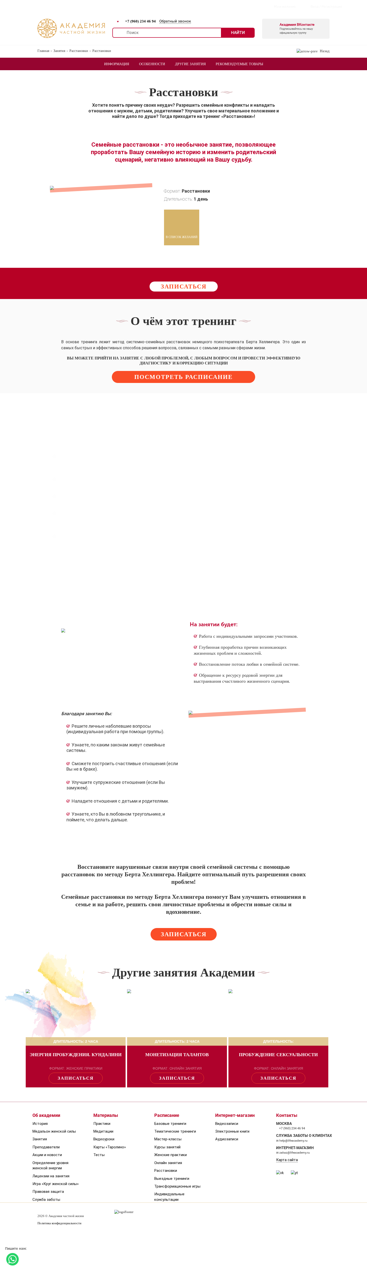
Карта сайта (287, 1160)
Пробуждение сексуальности (278, 1054)
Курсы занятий (167, 1147)
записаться (183, 286)
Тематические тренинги (175, 1131)
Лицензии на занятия (50, 1176)
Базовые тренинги (170, 1123)
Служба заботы (46, 1199)
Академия (37, 6)
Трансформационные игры (177, 1186)
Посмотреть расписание (183, 377)
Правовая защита (48, 1191)
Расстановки (165, 1170)
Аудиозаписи (226, 1139)
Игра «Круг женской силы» (55, 1184)
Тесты (99, 1155)
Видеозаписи (226, 1123)
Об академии (46, 1115)
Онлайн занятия (168, 1163)
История (40, 1123)
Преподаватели (46, 1147)
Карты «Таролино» (109, 1147)
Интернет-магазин (127, 6)
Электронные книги (232, 1131)
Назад (324, 51)
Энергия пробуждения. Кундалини (76, 1054)
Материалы (105, 1115)
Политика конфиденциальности (59, 1223)
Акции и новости (47, 1155)
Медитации (103, 1131)
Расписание (66, 6)
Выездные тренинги (171, 1178)
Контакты (163, 6)
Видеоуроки (103, 1139)
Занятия (39, 1139)
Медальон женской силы (54, 1131)
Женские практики (170, 1155)
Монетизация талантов (177, 1054)
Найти (238, 32)
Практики (101, 1123)
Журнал (93, 6)
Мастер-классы (168, 1139)
